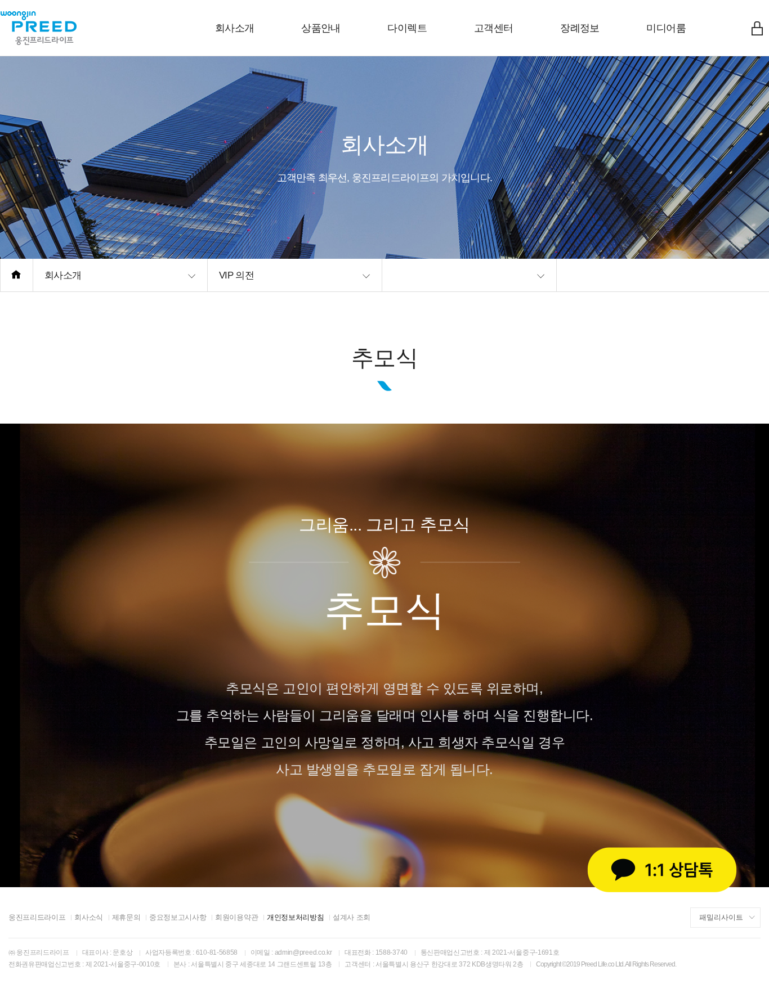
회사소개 (234, 28)
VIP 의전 (236, 275)
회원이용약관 (236, 917)
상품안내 (321, 28)
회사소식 (88, 917)
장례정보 (580, 28)
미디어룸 (666, 28)
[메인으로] (16, 275)
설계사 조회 (351, 917)
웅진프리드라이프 (36, 917)
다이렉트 (407, 28)
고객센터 (493, 28)
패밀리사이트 (721, 917)
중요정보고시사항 (177, 917)
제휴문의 (126, 917)
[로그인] (757, 28)
